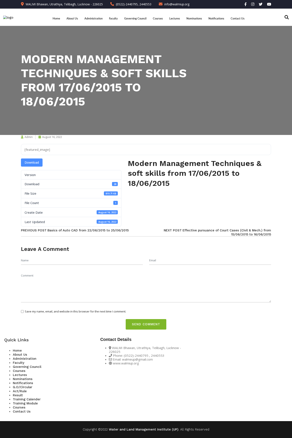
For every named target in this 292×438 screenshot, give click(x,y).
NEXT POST (173, 230)
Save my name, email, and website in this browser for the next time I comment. (75, 311)
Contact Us (238, 18)
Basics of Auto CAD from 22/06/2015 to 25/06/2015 (88, 230)
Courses (158, 18)
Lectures (174, 18)
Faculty (113, 18)
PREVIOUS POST (34, 230)
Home (56, 18)
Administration (93, 18)
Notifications (216, 18)
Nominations (194, 18)
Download (32, 162)
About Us (72, 18)
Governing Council (135, 18)
